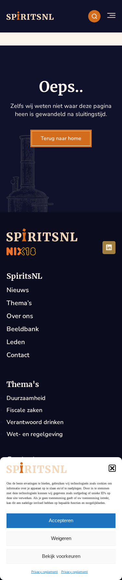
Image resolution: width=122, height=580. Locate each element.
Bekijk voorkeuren (61, 556)
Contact (18, 355)
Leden (16, 342)
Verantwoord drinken (35, 422)
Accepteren (61, 520)
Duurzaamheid (26, 398)
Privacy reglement (44, 572)
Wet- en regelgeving (35, 434)
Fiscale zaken (24, 410)
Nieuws (18, 290)
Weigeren (61, 538)
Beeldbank (23, 329)
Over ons (20, 316)
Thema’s (19, 303)
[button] (112, 468)
